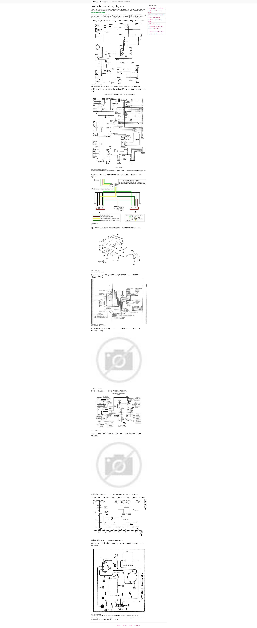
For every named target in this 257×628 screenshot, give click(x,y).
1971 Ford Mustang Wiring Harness (155, 8)
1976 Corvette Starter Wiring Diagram (156, 31)
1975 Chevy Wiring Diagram (154, 23)
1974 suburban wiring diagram (98, 12)
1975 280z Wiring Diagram (154, 17)
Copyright (117, 1)
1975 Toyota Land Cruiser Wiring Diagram (155, 11)
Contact (112, 1)
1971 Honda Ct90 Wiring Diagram (155, 26)
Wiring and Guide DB (100, 1)
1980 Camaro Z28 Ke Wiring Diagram (156, 14)
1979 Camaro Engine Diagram (154, 28)
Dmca (122, 1)
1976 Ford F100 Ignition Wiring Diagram (154, 20)
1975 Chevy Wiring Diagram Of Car (155, 33)
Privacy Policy (127, 1)
